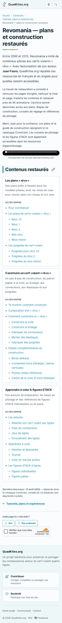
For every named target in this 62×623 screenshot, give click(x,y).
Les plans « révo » (17, 180)
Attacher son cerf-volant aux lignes (33, 422)
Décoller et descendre (25, 449)
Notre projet (9, 610)
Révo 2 (16, 229)
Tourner (16, 454)
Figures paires (20, 476)
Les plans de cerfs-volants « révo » (29, 213)
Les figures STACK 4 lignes (24, 465)
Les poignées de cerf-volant (25, 245)
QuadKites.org (18, 4)
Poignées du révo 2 (23, 256)
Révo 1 (16, 224)
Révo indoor (19, 239)
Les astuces (15, 417)
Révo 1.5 (17, 219)
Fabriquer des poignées (26, 342)
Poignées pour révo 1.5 (25, 251)
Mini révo (17, 234)
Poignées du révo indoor (26, 261)
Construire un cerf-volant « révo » (28, 273)
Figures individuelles (24, 471)
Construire (18, 15)
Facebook (43, 617)
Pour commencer (18, 207)
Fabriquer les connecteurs (27, 332)
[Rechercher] (56, 4)
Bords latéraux (20, 358)
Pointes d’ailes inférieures (27, 372)
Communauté (24, 610)
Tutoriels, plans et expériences (18, 19)
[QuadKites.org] (4, 4)
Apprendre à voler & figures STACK (28, 389)
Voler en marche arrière (26, 459)
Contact (37, 610)
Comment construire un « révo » (27, 316)
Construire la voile (23, 322)
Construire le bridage (24, 327)
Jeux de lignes (20, 433)
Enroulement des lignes (26, 438)
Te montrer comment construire (27, 304)
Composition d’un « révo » (24, 310)
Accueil (6, 15)
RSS (30, 617)
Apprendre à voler (19, 443)
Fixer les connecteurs (24, 428)
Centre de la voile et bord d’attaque (33, 377)
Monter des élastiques (25, 337)
